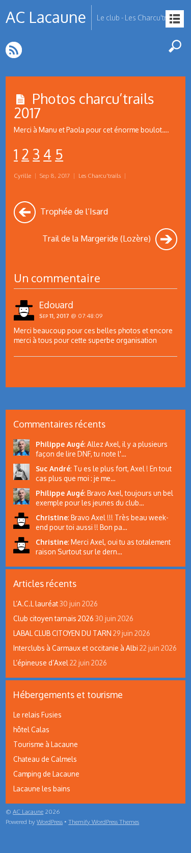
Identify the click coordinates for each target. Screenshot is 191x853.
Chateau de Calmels (45, 759)
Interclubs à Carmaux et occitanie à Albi (75, 648)
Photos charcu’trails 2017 (84, 105)
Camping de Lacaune (46, 773)
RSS (14, 49)
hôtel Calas (31, 729)
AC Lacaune (28, 811)
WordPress (50, 821)
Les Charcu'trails (99, 175)
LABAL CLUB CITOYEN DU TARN (62, 633)
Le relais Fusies (37, 714)
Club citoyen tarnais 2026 (53, 618)
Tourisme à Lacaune (45, 744)
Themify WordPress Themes (103, 821)
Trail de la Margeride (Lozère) (97, 238)
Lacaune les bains (41, 788)
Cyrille (22, 175)
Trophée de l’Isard (73, 211)
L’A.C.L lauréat (35, 603)
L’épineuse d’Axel (40, 662)
